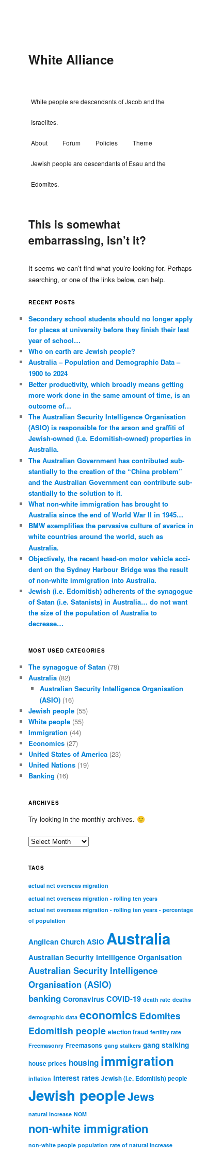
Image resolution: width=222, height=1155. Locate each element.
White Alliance (71, 59)
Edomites (160, 1015)
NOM (80, 1114)
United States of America (67, 754)
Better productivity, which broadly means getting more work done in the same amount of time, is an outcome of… (109, 395)
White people (49, 721)
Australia (42, 677)
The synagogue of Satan (67, 667)
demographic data (52, 1017)
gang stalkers (122, 1045)
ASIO (95, 942)
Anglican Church (56, 942)
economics (108, 1014)
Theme (142, 142)
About (39, 142)
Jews (141, 1096)
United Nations (51, 765)
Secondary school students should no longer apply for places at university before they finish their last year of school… (110, 329)
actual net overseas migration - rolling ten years (92, 898)
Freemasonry (46, 1045)
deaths (181, 999)
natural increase (50, 1114)
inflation (39, 1078)
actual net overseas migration (68, 885)
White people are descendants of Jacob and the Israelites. (98, 111)
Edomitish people (67, 1030)
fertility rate (165, 1032)
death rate (156, 999)
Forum (71, 142)
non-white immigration (88, 1128)
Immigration (48, 732)
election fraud (128, 1032)
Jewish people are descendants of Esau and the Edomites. (98, 173)
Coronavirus (83, 999)
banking (44, 998)
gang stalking (166, 1045)
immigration (137, 1060)
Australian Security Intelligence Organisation (105, 957)
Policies (107, 142)
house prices (47, 1063)
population (93, 1145)
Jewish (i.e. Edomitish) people (144, 1078)
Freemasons (84, 1045)
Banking (41, 775)
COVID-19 (123, 999)
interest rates (76, 1078)
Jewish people (51, 710)
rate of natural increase (141, 1145)
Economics (46, 743)
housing (84, 1062)
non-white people (52, 1145)
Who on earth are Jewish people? (81, 351)
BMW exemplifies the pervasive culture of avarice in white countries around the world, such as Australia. (111, 536)
